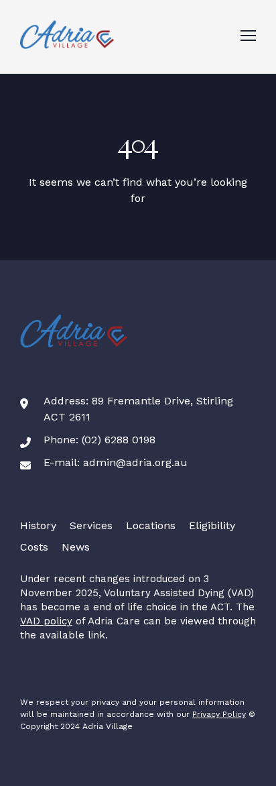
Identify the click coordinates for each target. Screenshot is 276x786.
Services (91, 525)
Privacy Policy (219, 714)
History (38, 525)
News (76, 547)
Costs (34, 547)
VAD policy (46, 621)
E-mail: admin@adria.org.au (116, 462)
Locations (151, 525)
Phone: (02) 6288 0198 (99, 439)
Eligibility (212, 525)
